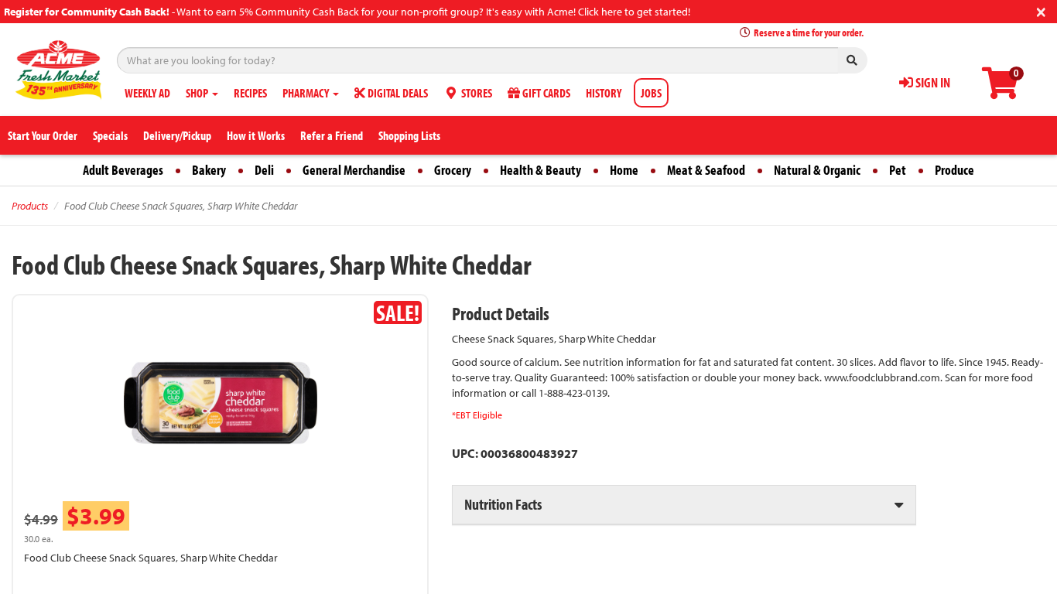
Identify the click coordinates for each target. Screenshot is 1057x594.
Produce (954, 170)
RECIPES (250, 93)
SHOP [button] (198, 93)
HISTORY (603, 93)
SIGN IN (931, 82)
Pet (897, 170)
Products (30, 206)
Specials (110, 135)
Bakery (209, 170)
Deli (264, 170)
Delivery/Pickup (177, 135)
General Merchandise (354, 170)
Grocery (452, 170)
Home (624, 170)
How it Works (256, 135)
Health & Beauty (540, 170)
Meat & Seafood (706, 170)
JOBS (651, 93)
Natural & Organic (817, 170)
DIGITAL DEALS (396, 93)
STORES (475, 93)
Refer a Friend (331, 135)
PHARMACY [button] (306, 93)
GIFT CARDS (545, 93)
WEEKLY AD (147, 93)
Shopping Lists (409, 135)
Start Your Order (42, 135)
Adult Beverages (123, 170)
